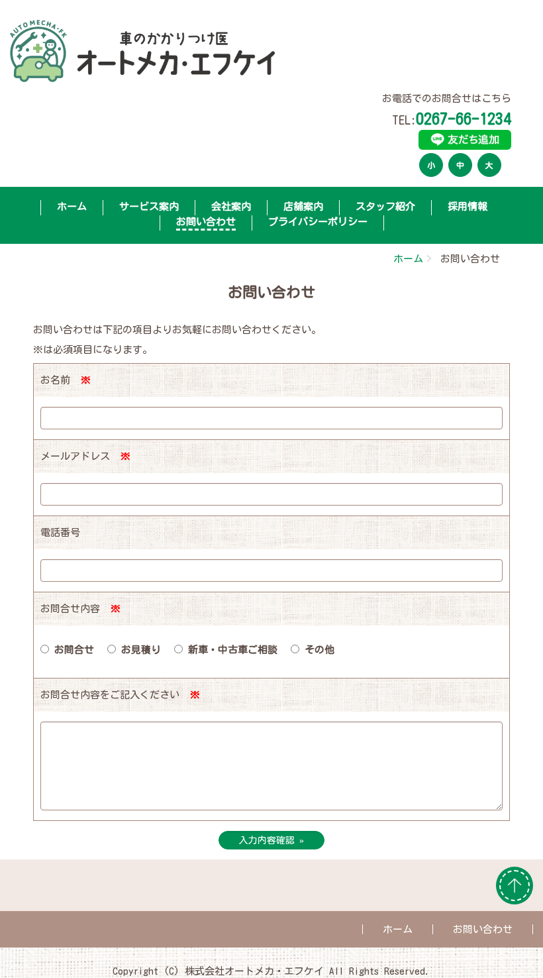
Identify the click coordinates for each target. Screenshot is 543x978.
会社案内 (231, 206)
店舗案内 (303, 206)
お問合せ (71, 650)
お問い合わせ (483, 929)
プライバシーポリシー (318, 222)
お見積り (138, 650)
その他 (316, 650)
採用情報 (467, 206)
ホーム (72, 206)
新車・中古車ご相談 (230, 650)
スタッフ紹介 (385, 206)
